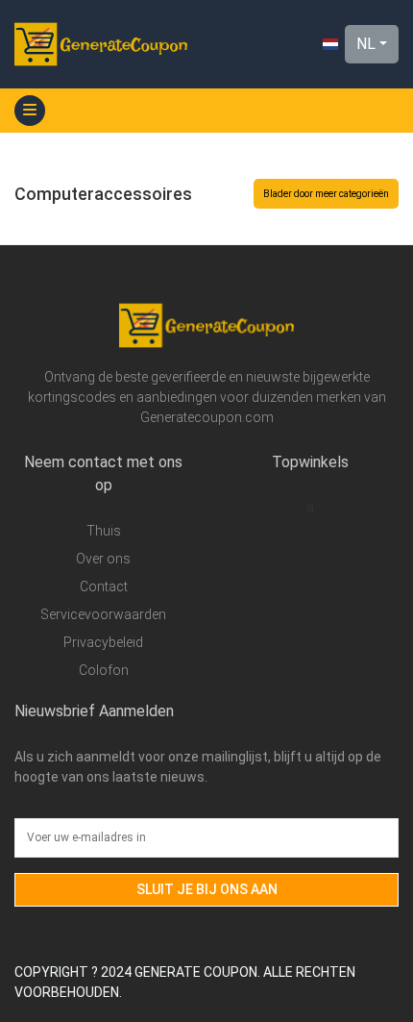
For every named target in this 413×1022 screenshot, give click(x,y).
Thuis (103, 530)
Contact (104, 586)
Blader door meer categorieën (326, 193)
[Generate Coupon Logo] (100, 44)
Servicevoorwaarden (103, 614)
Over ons (103, 558)
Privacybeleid (103, 642)
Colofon (104, 670)
